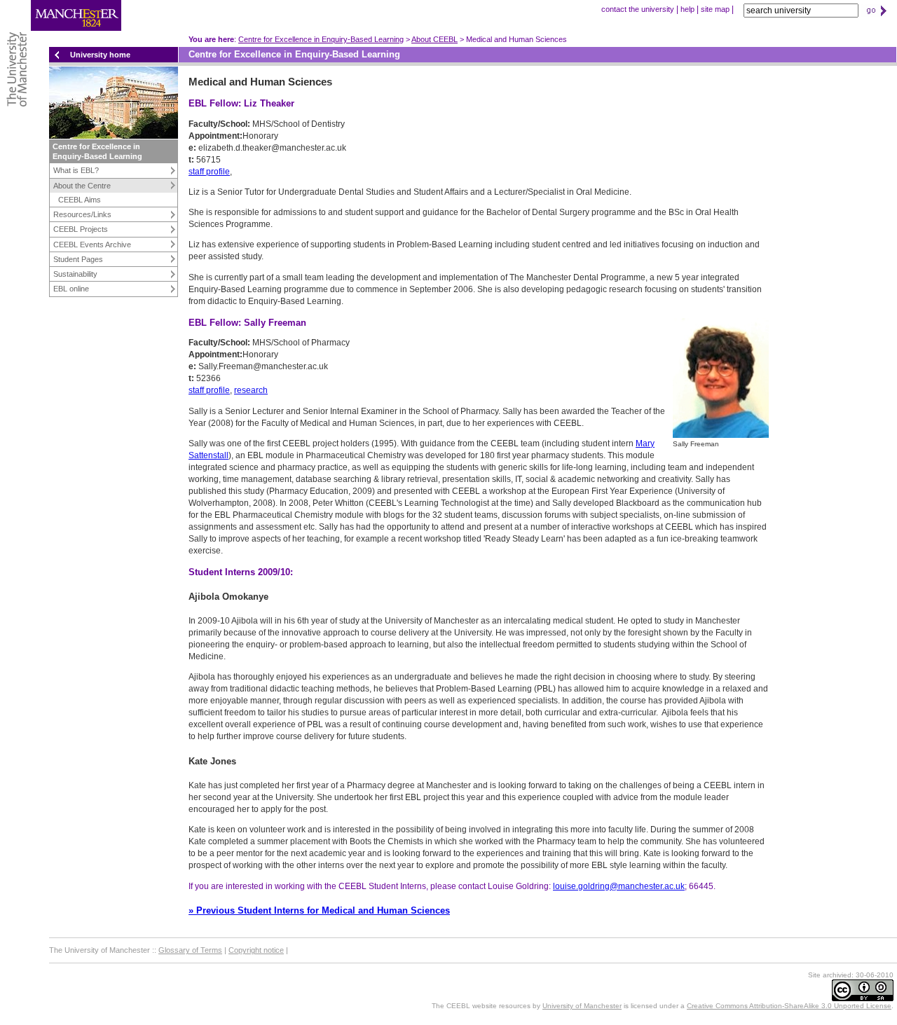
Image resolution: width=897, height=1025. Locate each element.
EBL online (71, 288)
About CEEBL (434, 39)
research (251, 390)
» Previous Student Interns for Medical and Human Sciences (319, 910)
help (687, 9)
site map (715, 9)
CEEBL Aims (79, 199)
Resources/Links (82, 214)
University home (100, 54)
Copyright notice (256, 950)
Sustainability (75, 274)
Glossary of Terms (190, 950)
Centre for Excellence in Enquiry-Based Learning (321, 39)
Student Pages (78, 259)
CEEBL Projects (80, 229)
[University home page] (60, 28)
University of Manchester (582, 1006)
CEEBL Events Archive (92, 244)
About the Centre (82, 185)
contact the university (637, 9)
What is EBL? (76, 170)
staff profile (209, 172)
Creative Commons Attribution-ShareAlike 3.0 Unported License (789, 1006)
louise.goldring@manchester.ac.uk (619, 886)
